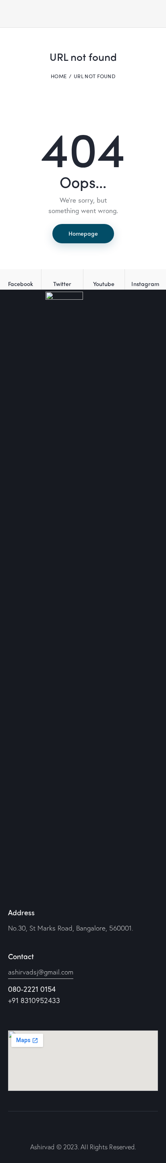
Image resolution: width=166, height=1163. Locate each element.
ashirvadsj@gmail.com (40, 971)
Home (58, 76)
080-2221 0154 (32, 989)
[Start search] (152, 15)
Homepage (83, 233)
